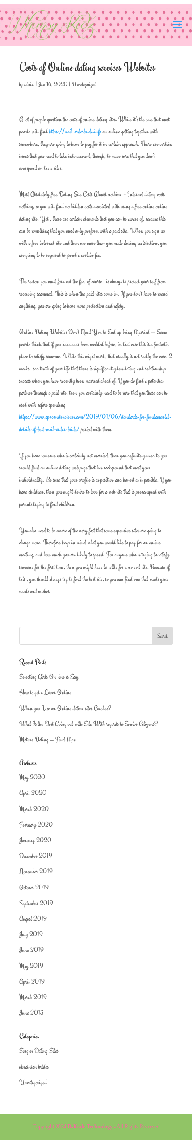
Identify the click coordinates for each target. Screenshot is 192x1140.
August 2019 (33, 918)
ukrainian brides (34, 1066)
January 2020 (35, 840)
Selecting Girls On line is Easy (49, 676)
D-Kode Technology (90, 1127)
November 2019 (36, 871)
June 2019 (31, 950)
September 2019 (36, 903)
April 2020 (32, 793)
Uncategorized (84, 84)
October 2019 (34, 887)
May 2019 (31, 966)
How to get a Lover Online (45, 692)
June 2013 (31, 1012)
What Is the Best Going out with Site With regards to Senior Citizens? (88, 724)
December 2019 (35, 856)
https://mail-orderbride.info (75, 131)
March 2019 (33, 997)
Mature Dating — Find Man (47, 739)
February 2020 (36, 824)
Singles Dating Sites (38, 1050)
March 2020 (34, 809)
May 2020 (32, 777)
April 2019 (32, 981)
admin (29, 84)
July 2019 (31, 934)
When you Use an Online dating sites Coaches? (65, 708)
